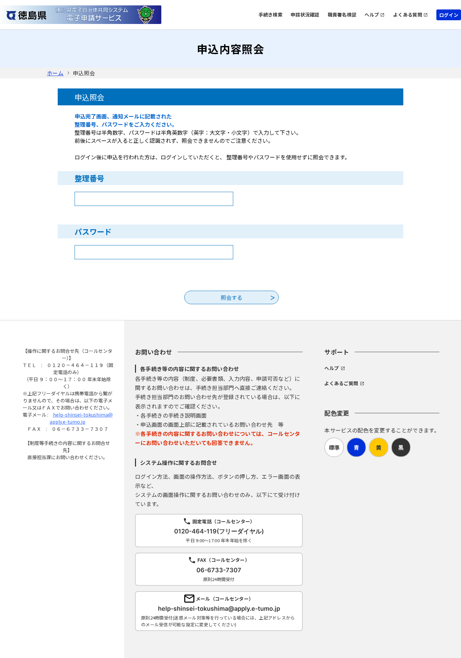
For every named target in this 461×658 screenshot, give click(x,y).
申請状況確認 (305, 14)
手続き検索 (270, 14)
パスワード (93, 231)
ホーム (55, 73)
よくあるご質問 (341, 383)
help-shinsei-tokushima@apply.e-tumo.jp (81, 418)
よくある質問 (407, 14)
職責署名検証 (342, 14)
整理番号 (89, 178)
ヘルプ (371, 14)
